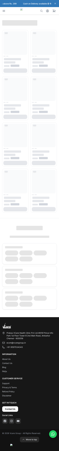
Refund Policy (8, 391)
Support (5, 383)
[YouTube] (18, 421)
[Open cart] (54, 11)
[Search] (41, 11)
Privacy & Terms (9, 387)
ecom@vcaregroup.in (16, 343)
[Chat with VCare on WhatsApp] (53, 434)
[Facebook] (5, 421)
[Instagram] (11, 421)
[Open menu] (4, 11)
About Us (6, 359)
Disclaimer (6, 395)
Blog (4, 367)
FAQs (4, 371)
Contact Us (7, 363)
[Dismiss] (55, 3)
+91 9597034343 (15, 347)
